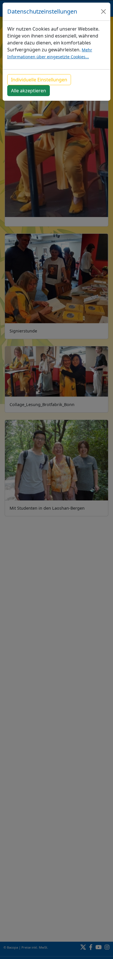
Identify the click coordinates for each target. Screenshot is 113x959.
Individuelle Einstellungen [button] (39, 79)
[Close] (103, 11)
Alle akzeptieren (28, 90)
